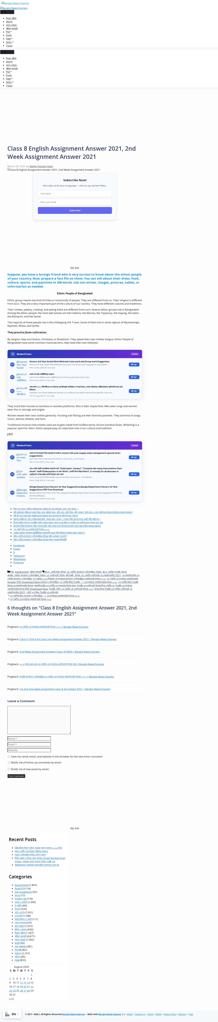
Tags (190, 1014)
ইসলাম (9, 35)
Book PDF (20, 888)
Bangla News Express (73, 1014)
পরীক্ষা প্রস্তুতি (12, 28)
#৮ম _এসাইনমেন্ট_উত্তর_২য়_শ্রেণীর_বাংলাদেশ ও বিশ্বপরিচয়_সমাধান (73, 572)
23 (10, 990)
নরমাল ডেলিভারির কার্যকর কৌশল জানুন (30, 854)
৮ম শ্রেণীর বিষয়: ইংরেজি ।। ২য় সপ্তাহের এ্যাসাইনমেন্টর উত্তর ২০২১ (88, 582)
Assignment (22, 572)
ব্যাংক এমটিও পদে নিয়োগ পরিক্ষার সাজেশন (31, 851)
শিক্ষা (12, 572)
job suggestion (23, 892)
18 (17, 986)
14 (28, 982)
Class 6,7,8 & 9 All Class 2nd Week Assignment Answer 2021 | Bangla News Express (67, 639)
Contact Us (140, 1014)
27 (24, 990)
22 (32, 986)
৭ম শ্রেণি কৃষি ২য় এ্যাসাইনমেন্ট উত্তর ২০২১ (31, 529)
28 (28, 990)
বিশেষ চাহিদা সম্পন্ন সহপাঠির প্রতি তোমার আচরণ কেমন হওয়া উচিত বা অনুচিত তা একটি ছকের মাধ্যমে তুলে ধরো (58, 522)
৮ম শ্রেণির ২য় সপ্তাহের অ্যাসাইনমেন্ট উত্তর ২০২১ (30, 599)
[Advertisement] (109, 110)
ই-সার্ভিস (18, 905)
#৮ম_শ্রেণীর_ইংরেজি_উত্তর (114, 572)
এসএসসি (18, 915)
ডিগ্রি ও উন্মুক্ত (21, 929)
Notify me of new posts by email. (30, 769)
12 (21, 982)
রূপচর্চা (17, 943)
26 (21, 990)
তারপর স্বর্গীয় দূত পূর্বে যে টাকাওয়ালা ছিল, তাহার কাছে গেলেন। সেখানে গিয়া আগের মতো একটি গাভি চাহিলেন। (56, 519)
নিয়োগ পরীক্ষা (11, 18)
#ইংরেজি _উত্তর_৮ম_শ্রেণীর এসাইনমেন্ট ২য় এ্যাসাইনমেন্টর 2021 (93, 575)
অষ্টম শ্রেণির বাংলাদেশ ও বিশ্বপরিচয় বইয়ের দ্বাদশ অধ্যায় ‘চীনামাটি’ (40, 539)
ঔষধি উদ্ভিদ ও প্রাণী (23, 919)
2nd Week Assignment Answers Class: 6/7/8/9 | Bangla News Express (59, 651)
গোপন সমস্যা (20, 922)
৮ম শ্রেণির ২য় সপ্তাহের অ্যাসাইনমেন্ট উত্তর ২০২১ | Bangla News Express (53, 626)
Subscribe (75, 210)
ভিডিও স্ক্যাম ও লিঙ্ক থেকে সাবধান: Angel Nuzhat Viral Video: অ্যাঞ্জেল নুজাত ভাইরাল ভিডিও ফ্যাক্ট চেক (40, 859)
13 (24, 982)
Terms (150, 1014)
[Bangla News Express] (13, 8)
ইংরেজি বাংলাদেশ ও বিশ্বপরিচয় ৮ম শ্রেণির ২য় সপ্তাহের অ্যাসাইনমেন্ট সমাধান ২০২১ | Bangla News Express (66, 676)
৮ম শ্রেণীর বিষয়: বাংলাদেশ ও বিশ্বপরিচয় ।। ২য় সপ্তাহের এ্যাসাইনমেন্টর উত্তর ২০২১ (45, 595)
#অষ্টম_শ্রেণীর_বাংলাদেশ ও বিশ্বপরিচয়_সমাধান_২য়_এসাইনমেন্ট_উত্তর (36, 575)
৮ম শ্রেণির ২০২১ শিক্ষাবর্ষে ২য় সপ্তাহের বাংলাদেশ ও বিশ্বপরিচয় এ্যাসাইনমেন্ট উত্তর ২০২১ (69, 578)
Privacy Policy (169, 1014)
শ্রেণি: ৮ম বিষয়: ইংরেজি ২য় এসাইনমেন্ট (42, 592)
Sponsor (182, 1014)
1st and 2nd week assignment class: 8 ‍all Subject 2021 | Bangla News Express (64, 689)
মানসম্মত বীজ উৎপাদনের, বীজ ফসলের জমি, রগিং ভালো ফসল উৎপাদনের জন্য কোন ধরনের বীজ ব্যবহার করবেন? (57, 526)
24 (14, 990)
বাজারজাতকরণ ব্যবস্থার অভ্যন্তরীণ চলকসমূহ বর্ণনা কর (37, 865)
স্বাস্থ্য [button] (8, 38)
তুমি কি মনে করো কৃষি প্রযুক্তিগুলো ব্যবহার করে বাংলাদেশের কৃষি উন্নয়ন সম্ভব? (45, 515)
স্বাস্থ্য (17, 960)
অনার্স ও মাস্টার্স (21, 902)
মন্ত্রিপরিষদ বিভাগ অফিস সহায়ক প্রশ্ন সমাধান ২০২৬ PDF (38, 848)
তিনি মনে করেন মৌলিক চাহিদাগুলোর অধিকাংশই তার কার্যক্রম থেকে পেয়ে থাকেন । (46, 509)
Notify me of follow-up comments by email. (36, 762)
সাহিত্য (17, 956)
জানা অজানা (19, 926)
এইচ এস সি (19, 912)
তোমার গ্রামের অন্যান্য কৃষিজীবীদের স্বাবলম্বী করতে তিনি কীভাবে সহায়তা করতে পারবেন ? (49, 532)
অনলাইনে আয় (20, 898)
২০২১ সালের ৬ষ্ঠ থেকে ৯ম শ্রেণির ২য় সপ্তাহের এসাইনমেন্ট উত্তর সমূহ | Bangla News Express (61, 664)
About (130, 1014)
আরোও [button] (9, 42)
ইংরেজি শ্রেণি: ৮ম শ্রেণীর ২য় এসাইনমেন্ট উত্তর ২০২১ (71, 589)
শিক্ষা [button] (8, 32)
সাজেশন (9, 21)
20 (24, 986)
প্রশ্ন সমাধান (11, 25)
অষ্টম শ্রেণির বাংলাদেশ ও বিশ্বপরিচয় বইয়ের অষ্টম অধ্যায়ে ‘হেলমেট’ (40, 536)
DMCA (158, 1014)
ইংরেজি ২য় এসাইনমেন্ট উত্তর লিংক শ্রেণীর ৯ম (95, 585)
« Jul (11, 998)
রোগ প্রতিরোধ (20, 946)
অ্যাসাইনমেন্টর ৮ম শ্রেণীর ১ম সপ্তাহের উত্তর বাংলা (55, 585)
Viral (17, 895)
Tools (9, 45)
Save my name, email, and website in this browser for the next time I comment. (57, 756)
